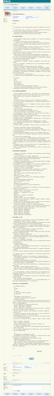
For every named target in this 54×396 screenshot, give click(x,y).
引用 (19, 372)
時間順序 (49, 9)
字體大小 (40, 9)
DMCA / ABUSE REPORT (45, 395)
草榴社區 (5, 4)
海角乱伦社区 (30, 8)
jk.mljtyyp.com (27, 18)
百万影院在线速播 (7, 7)
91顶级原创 (23, 8)
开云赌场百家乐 (47, 7)
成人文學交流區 (7, 4)
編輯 (17, 364)
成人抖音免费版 (15, 8)
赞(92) (31, 358)
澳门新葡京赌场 (47, 8)
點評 (20, 372)
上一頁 (6, 5)
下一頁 (15, 5)
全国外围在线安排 (31, 7)
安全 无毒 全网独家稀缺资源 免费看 (29, 367)
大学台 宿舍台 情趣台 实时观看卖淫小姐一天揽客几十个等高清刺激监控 (32, 17)
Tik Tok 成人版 (39, 8)
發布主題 (49, 5)
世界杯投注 (7, 8)
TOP (49, 372)
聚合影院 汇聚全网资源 (16, 17)
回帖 (46, 5)
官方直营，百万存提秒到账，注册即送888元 (17, 367)
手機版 (45, 5)
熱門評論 (47, 9)
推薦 (16, 364)
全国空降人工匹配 (39, 7)
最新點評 (46, 9)
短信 (15, 364)
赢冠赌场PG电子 (23, 7)
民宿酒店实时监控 (15, 7)
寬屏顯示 (42, 9)
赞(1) (13, 364)
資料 (14, 364)
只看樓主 (44, 9)
